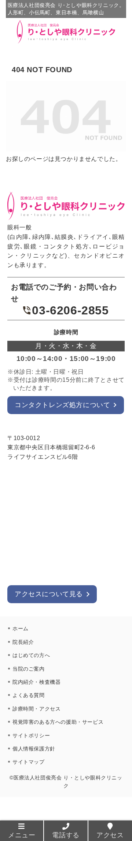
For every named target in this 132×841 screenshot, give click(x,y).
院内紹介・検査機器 (36, 682)
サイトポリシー (31, 735)
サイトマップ (28, 762)
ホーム (20, 628)
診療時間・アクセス (36, 709)
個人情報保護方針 (33, 749)
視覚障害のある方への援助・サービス (57, 722)
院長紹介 (23, 642)
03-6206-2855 (70, 310)
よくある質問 (28, 695)
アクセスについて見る (49, 594)
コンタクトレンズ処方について (62, 405)
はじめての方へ (31, 655)
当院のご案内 (28, 669)
